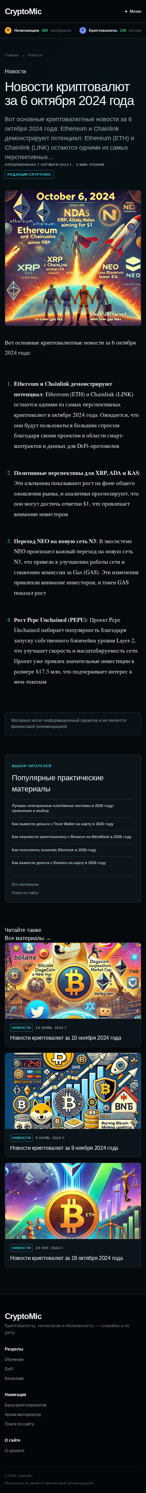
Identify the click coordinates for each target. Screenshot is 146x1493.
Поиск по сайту (25, 893)
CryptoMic (23, 11)
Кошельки (14, 1378)
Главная (12, 55)
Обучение (14, 1359)
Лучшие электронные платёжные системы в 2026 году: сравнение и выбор (63, 808)
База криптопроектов (25, 1405)
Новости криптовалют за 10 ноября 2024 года (65, 1038)
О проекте (14, 1450)
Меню (135, 11)
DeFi (9, 1369)
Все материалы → (28, 938)
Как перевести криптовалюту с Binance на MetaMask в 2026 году (71, 837)
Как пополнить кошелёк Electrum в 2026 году (54, 850)
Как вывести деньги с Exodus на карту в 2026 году (59, 863)
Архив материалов (23, 1414)
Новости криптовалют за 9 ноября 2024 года (64, 1148)
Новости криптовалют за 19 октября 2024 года (66, 1258)
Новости (35, 55)
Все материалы (25, 884)
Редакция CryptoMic (29, 174)
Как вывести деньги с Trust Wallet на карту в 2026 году (62, 824)
